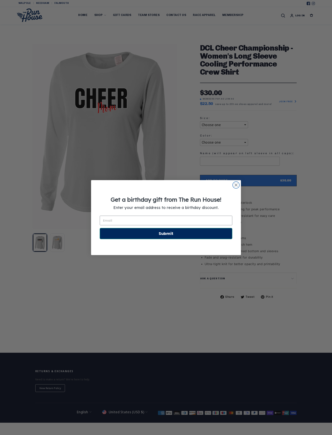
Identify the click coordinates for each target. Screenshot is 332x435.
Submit (166, 233)
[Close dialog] (236, 185)
